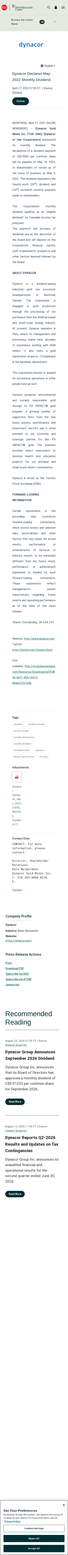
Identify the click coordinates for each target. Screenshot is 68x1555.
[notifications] (55, 7)
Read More (15, 1101)
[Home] (17, 7)
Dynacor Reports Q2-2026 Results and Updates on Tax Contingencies (31, 1144)
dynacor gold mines (24, 756)
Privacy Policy (12, 1521)
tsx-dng (43, 756)
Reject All (34, 1538)
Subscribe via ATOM (18, 979)
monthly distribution (24, 737)
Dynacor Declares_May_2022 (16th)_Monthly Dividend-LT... (16, 805)
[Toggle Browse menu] (55, 21)
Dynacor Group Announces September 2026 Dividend (30, 1055)
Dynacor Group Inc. (16, 1045)
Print (9, 963)
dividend (18, 724)
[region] (34, 1527)
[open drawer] (63, 7)
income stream (21, 731)
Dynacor (17, 92)
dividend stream (36, 724)
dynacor (40, 750)
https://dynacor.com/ (19, 940)
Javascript (12, 984)
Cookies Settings (34, 1528)
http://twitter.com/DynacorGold (32, 650)
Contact (17, 890)
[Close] (64, 1505)
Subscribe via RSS (17, 974)
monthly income (22, 750)
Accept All (34, 1548)
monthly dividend (22, 743)
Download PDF (15, 968)
